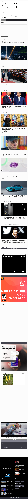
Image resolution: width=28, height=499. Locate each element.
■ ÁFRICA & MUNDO (12, 12)
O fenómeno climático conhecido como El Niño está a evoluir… (13, 19)
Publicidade (3, 17)
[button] (10, 14)
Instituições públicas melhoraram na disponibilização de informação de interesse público (22, 473)
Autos (2, 193)
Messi (23, 486)
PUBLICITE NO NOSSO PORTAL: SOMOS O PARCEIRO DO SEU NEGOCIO (14, 437)
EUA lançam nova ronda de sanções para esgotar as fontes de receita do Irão (9, 489)
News (19, 201)
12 (10, 444)
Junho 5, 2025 (6, 153)
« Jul (13, 449)
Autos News (10, 201)
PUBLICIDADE (6, 7)
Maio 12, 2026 (6, 108)
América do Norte (4, 81)
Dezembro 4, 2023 (6, 219)
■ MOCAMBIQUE (7, 12)
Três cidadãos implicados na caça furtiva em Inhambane (22, 465)
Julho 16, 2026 (6, 41)
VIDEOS (2, 7)
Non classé (5, 135)
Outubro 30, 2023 (6, 241)
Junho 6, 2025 (6, 130)
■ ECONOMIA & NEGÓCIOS (18, 12)
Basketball (16, 483)
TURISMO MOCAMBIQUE (4, 5)
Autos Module (7, 201)
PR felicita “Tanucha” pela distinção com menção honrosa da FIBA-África (22, 469)
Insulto (20, 486)
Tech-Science (15, 224)
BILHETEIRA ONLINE (4, 3)
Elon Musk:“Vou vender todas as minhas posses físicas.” (22, 461)
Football (16, 486)
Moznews (3, 41)
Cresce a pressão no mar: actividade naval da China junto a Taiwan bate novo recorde (9, 485)
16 (25, 444)
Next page (5, 247)
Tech (12, 224)
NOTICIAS (2, 1)
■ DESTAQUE (2, 12)
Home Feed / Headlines (15, 201)
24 (2, 447)
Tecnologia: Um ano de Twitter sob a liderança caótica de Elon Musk (13, 240)
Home (2, 170)
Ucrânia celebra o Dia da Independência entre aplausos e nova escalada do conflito (9, 493)
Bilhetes (14, 271)
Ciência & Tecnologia (4, 58)
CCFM (20, 483)
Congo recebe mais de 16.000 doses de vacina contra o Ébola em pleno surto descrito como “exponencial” (9, 481)
